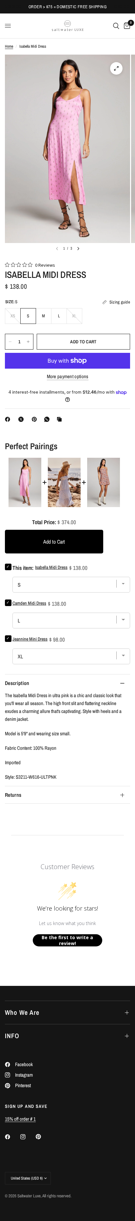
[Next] (78, 248)
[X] (22, 419)
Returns (13, 794)
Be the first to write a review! (67, 940)
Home (9, 46)
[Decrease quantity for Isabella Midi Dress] (10, 341)
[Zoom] (116, 68)
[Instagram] (27, 1137)
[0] (126, 25)
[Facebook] (9, 419)
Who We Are (22, 1012)
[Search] (116, 25)
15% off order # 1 (20, 1118)
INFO (12, 1035)
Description (17, 683)
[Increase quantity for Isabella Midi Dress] (28, 341)
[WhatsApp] (48, 419)
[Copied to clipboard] (61, 419)
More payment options (67, 376)
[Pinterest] (36, 419)
